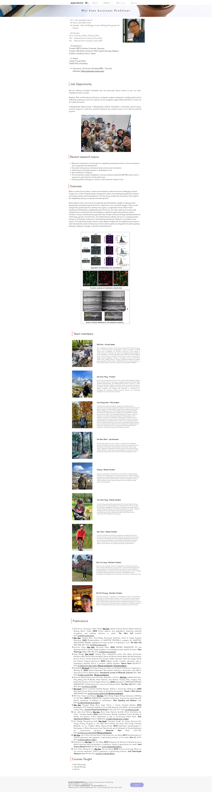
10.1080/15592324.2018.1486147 (89, 703)
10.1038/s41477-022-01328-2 (88, 666)
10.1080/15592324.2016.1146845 (117, 719)
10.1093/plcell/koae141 (86, 636)
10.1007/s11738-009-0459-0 (105, 754)
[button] (95, 3)
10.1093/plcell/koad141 (98, 645)
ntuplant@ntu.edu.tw (87, 784)
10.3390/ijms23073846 (85, 675)
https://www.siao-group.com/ (92, 71)
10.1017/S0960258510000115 (112, 747)
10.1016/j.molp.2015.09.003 (87, 733)
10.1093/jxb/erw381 (132, 710)
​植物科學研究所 (77, 3)
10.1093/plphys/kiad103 (107, 652)
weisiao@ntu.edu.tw (85, 20)
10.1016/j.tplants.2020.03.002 (98, 693)
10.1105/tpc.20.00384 (89, 686)
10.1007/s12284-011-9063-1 (87, 740)
